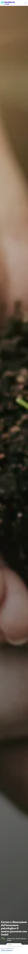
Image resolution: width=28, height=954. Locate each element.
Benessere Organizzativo (7, 950)
